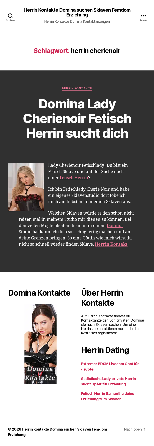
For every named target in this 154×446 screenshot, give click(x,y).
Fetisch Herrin (74, 178)
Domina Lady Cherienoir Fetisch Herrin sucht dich (77, 118)
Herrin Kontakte (77, 88)
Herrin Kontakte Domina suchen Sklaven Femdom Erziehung (77, 12)
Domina (115, 225)
